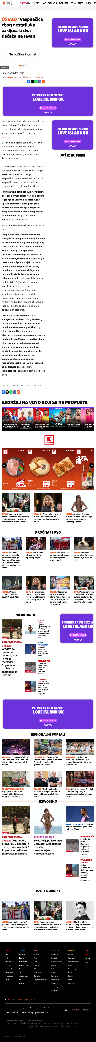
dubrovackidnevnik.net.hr (49, 1026)
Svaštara (70, 976)
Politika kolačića (46, 1008)
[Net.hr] (86, 1010)
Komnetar (71, 965)
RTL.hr (8, 1023)
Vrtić (22, 385)
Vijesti (7, 954)
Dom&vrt (54, 958)
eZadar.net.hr (65, 1026)
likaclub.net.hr (33, 1029)
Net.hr (28, 77)
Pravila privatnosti (12, 1013)
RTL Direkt (9, 969)
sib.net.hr (47, 1023)
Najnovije (87, 958)
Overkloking (72, 969)
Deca (29, 385)
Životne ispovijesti (57, 987)
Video (87, 954)
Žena (73, 3)
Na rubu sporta (23, 965)
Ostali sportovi (23, 976)
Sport (36, 3)
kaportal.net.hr (58, 1023)
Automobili (54, 990)
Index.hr (6, 137)
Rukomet (22, 958)
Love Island (37, 972)
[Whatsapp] (36, 81)
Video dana (71, 983)
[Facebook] (28, 81)
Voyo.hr (23, 1023)
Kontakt (23, 1013)
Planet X (70, 972)
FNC (20, 979)
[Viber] (39, 81)
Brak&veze (54, 954)
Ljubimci (54, 969)
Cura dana (71, 958)
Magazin (52, 3)
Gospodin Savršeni (40, 979)
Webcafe (63, 3)
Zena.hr (15, 1023)
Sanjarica (87, 962)
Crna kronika (9, 961)
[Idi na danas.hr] (25, 3)
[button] (4, 410)
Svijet (7, 958)
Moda (53, 972)
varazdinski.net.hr (72, 1023)
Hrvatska (6, 385)
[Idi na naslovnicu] (9, 5)
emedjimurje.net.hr (35, 1023)
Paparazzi (37, 965)
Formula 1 (22, 983)
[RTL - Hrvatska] (76, 1010)
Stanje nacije (10, 972)
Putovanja (54, 976)
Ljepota (53, 965)
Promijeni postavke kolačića (38, 1013)
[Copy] (43, 81)
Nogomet (22, 954)
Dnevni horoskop (73, 961)
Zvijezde (36, 954)
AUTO (80, 3)
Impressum (9, 1008)
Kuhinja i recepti (56, 961)
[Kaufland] (48, 440)
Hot (44, 3)
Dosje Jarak (9, 976)
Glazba (36, 961)
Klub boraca (23, 961)
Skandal (15, 385)
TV (35, 969)
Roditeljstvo (55, 979)
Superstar (37, 976)
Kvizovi (70, 979)
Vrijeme (8, 979)
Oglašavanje (20, 1008)
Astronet (71, 954)
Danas (8, 950)
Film (35, 958)
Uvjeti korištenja (33, 1008)
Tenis (20, 972)
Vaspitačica (38, 385)
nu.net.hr (76, 1026)
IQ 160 (88, 3)
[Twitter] (32, 81)
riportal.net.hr (33, 1026)
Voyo (35, 987)
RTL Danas (9, 965)
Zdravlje (53, 983)
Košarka (21, 969)
